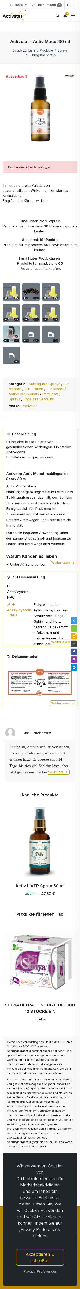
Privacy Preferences (40, 1271)
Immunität (50, 394)
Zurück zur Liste (23, 50)
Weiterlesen (61, 562)
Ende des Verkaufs (38, 399)
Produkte (46, 50)
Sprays (63, 50)
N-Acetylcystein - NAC (19, 610)
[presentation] (14, 853)
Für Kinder (56, 389)
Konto (18, 5)
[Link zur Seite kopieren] (74, 620)
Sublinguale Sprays (42, 55)
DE (69, 5)
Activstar (30, 406)
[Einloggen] (74, 628)
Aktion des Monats (24, 394)
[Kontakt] (74, 644)
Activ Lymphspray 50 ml (40, 885)
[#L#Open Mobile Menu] (73, 15)
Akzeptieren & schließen (40, 1257)
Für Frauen (34, 389)
